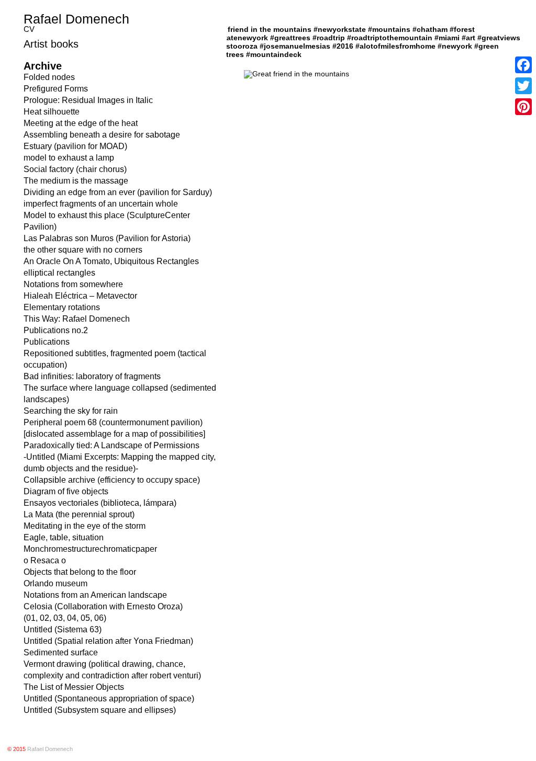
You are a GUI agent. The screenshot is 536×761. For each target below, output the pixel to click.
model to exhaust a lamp (69, 157)
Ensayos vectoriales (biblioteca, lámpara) (100, 502)
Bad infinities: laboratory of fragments (92, 376)
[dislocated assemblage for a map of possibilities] (114, 433)
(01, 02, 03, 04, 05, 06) (65, 618)
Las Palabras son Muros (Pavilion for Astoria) (107, 238)
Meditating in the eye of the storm (85, 525)
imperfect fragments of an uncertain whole (101, 203)
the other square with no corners (83, 249)
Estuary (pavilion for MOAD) (75, 146)
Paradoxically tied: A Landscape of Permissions (111, 445)
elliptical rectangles (59, 272)
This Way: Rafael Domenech (77, 318)
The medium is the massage (76, 180)
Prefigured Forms (56, 88)
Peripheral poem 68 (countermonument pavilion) (113, 422)
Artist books (51, 44)
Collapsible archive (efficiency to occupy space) (112, 479)
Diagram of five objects (66, 491)
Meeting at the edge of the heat (81, 123)
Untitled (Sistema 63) (63, 629)
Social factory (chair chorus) (75, 169)
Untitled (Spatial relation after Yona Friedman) (108, 641)
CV (29, 29)
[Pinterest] (523, 106)
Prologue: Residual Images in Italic (88, 100)
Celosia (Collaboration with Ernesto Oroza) (103, 606)
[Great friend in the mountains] (296, 74)
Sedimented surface (61, 652)
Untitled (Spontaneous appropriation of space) (109, 698)
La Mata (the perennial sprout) (79, 514)
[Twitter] (523, 85)
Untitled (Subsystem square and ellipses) (100, 710)
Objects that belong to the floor (80, 571)
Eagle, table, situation (64, 537)
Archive (43, 66)
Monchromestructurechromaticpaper (90, 548)
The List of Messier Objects (74, 687)
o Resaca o (45, 560)
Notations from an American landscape (95, 594)
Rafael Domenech (76, 19)
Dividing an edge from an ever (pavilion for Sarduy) (118, 192)
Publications (47, 341)
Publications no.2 (56, 330)
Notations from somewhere (73, 284)
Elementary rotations (62, 307)
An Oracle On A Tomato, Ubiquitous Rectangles (111, 261)
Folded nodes (49, 77)
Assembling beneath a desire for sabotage (102, 134)
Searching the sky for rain (71, 410)
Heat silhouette (52, 111)
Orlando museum (55, 583)
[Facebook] (523, 64)
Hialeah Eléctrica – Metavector (80, 295)
